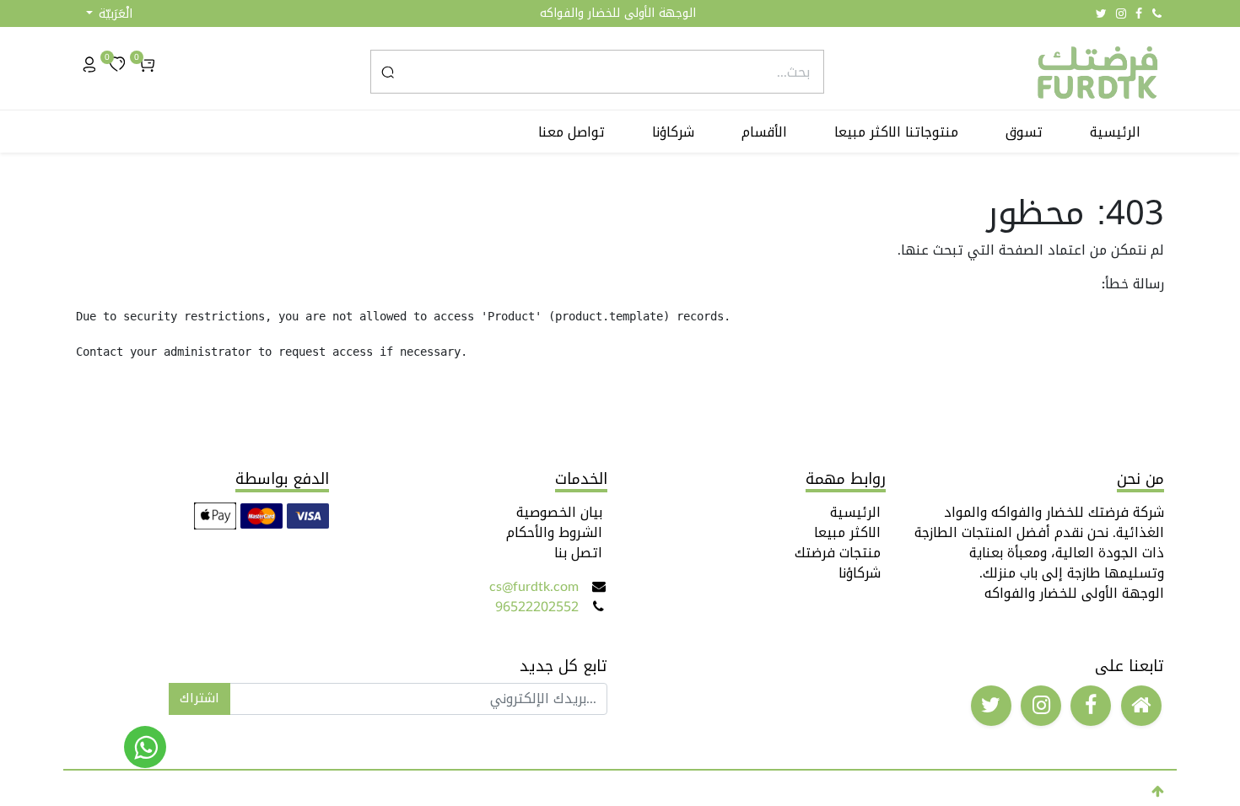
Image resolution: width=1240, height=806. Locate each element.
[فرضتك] (145, 747)
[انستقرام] (1121, 13)
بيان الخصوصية (559, 512)
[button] (109, 14)
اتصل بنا (578, 553)
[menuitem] (1115, 132)
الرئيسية (855, 512)
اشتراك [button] (199, 698)
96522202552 (537, 607)
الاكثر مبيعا (847, 532)
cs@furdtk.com (534, 586)
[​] (1141, 705)
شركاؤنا (859, 573)
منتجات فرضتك (838, 553)
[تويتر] (1101, 13)
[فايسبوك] (1138, 13)
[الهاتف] (1157, 13)
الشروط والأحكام (554, 532)
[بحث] (387, 72)
